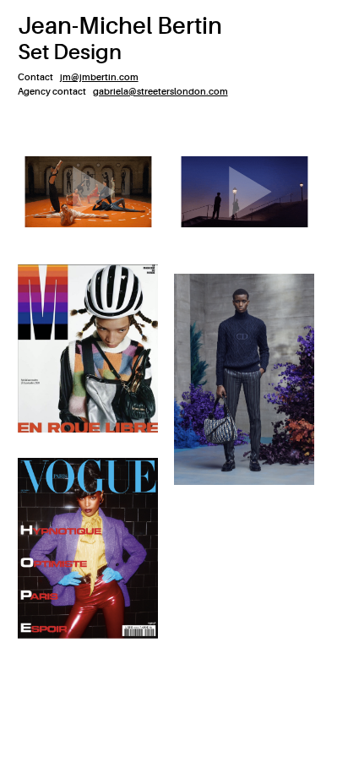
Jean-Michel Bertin (120, 26)
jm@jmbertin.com (99, 77)
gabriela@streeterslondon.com (160, 91)
